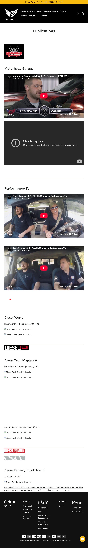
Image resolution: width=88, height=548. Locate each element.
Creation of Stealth (28, 511)
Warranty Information (43, 523)
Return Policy (43, 528)
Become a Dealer (27, 517)
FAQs (40, 512)
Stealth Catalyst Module (47, 11)
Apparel (63, 11)
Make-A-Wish (77, 512)
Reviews (23, 16)
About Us (33, 16)
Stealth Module (26, 11)
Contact (43, 16)
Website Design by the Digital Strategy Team (57, 540)
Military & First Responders (44, 516)
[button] (82, 539)
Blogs (61, 506)
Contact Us (43, 508)
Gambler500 (77, 508)
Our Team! (27, 506)
